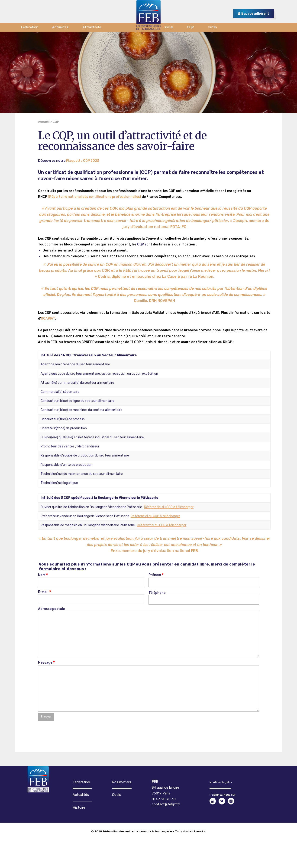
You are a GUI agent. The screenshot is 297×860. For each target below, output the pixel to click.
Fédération (81, 782)
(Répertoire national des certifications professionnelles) (94, 197)
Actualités (81, 795)
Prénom (154, 575)
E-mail (43, 592)
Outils (116, 795)
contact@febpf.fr (166, 804)
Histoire (79, 807)
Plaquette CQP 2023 (82, 161)
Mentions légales (221, 782)
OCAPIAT (48, 319)
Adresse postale (51, 609)
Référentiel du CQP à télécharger (169, 507)
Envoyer (46, 716)
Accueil (44, 121)
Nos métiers (121, 782)
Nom (41, 575)
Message (45, 663)
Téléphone (156, 593)
